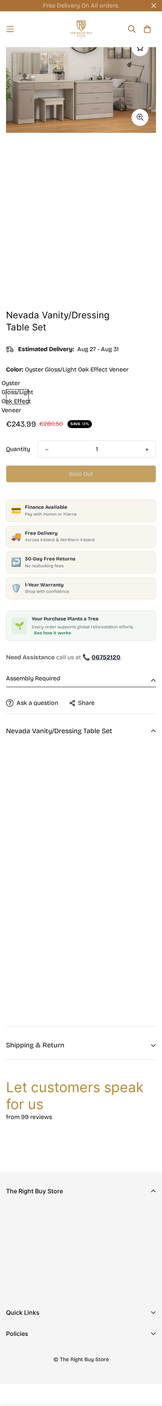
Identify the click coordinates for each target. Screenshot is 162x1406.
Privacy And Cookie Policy (43, 1353)
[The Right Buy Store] (81, 29)
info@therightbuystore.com (45, 1270)
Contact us (21, 1344)
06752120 (19, 1260)
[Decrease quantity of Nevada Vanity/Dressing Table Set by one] (46, 449)
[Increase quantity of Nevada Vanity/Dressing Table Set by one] (147, 449)
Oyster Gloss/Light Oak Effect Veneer (17, 396)
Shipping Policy (28, 1377)
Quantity (18, 449)
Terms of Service (29, 1389)
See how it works (52, 632)
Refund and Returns (34, 1365)
